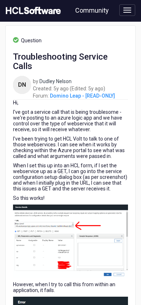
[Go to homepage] (32, 11)
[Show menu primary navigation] (127, 10)
